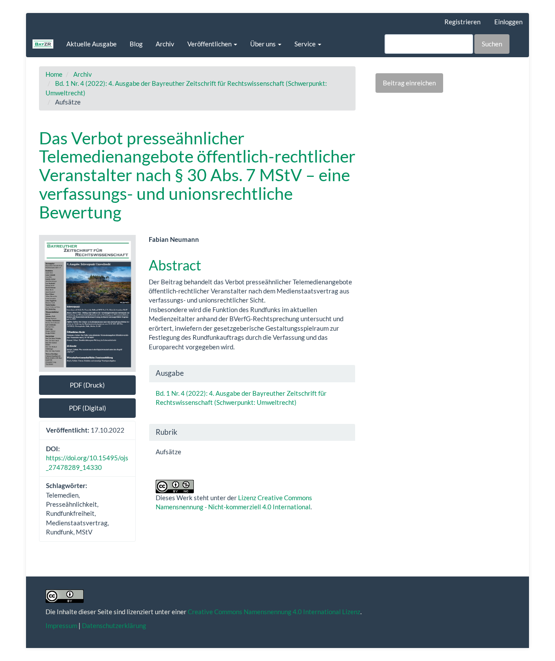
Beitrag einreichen (409, 83)
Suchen (492, 44)
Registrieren (462, 22)
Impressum (61, 625)
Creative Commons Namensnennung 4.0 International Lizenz (274, 611)
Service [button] (305, 44)
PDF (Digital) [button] (87, 408)
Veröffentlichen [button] (210, 44)
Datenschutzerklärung (114, 625)
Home (54, 74)
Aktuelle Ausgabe (91, 44)
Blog (136, 44)
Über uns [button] (263, 44)
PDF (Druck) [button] (87, 385)
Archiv (165, 44)
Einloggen (508, 22)
